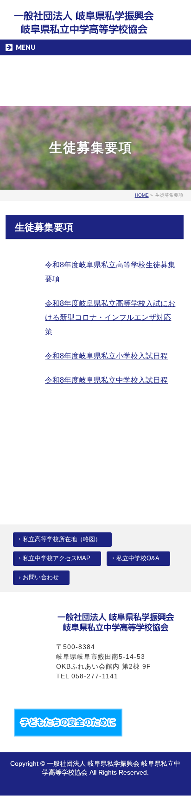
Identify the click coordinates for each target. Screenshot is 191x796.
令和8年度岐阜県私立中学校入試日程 (106, 380)
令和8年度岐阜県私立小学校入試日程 (106, 356)
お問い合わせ (41, 577)
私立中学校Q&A (137, 558)
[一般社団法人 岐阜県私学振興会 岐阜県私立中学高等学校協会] (84, 25)
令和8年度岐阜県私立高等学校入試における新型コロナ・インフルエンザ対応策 (110, 317)
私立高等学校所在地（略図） (62, 539)
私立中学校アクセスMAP (56, 558)
